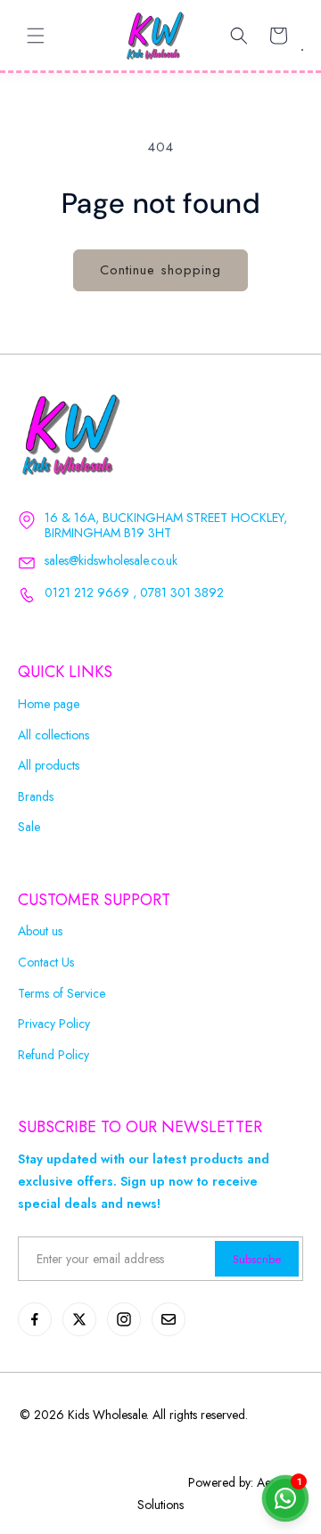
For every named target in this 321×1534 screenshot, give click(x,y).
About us (40, 931)
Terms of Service (61, 993)
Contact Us (46, 962)
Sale (29, 827)
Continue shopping (160, 270)
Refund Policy (53, 1055)
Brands (36, 796)
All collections (53, 735)
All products (48, 765)
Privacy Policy (54, 1024)
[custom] (35, 1319)
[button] (35, 35)
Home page (48, 704)
